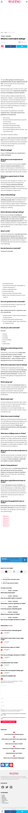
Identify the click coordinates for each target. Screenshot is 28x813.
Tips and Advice (5, 802)
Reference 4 (6, 522)
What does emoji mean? (8, 593)
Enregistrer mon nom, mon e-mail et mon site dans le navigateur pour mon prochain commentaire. (12, 710)
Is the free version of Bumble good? (11, 609)
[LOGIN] (26, 2)
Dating (10, 590)
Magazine (15, 590)
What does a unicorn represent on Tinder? (13, 603)
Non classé (4, 799)
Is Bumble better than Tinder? (9, 663)
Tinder (3, 801)
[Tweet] (22, 811)
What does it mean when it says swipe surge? (12, 638)
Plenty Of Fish (5, 800)
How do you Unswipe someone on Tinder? (13, 620)
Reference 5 (6, 524)
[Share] (10, 811)
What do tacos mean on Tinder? (10, 614)
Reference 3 (6, 520)
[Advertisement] (14, 17)
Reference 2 (6, 518)
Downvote (21, 571)
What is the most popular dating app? (12, 670)
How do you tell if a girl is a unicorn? (11, 598)
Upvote (6, 571)
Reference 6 (6, 525)
